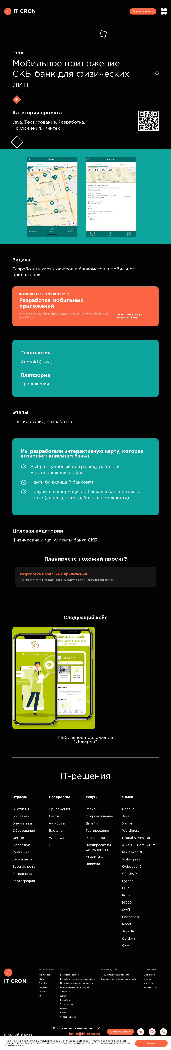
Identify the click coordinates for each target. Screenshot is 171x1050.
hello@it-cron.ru (84, 1034)
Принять (151, 1043)
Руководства (109, 970)
